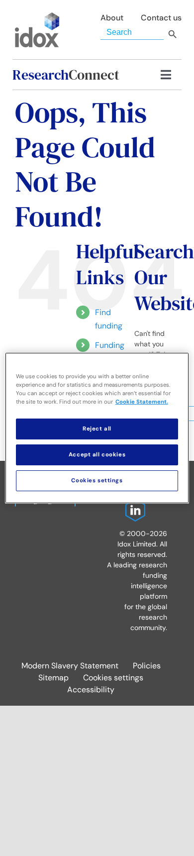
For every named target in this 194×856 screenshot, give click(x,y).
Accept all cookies (97, 454)
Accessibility (90, 689)
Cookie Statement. (141, 402)
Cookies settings (113, 677)
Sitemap (53, 677)
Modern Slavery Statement (69, 665)
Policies (147, 665)
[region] (97, 428)
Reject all (97, 428)
